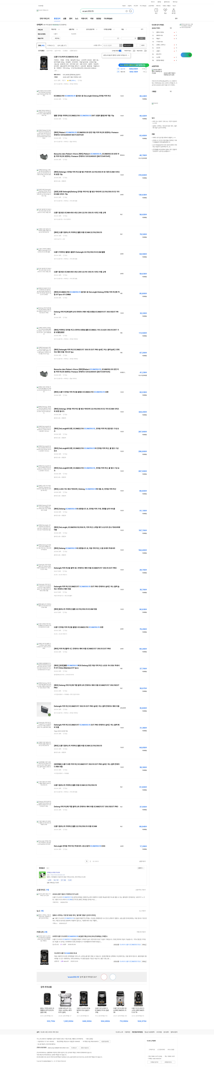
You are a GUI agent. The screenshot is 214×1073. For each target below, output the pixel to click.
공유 (176, 18)
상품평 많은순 (73, 51)
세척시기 (76, 66)
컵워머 (90, 64)
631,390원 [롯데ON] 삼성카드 (72, 75)
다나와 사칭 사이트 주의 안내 (49, 1032)
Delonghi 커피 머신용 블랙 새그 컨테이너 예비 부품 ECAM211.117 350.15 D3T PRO (85, 568)
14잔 (76, 64)
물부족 (65, 66)
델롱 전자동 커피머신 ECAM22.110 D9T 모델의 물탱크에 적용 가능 (84, 116)
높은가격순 (58, 51)
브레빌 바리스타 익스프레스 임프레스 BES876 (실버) (65, 1010)
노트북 (49, 880)
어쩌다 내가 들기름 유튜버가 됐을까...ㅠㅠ (164, 137)
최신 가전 (56, 880)
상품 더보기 (142, 861)
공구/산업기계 (90, 29)
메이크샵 (175, 2)
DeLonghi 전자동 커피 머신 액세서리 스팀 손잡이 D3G (79, 846)
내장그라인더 (83, 64)
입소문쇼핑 (55, 944)
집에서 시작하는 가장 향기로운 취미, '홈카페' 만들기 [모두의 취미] (74, 915)
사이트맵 (159, 1032)
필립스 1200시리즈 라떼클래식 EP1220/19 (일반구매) (47, 1010)
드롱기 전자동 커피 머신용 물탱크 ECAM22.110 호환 (78, 627)
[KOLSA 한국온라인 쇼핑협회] (41, 1066)
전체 (41, 45)
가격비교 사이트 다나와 (53, 872)
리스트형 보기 (135, 45)
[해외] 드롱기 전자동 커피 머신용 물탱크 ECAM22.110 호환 (81, 392)
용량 (94, 60)
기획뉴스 (54, 923)
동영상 (98, 19)
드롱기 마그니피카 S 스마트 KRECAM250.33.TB (138, 1010)
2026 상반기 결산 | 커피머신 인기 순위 (65, 894)
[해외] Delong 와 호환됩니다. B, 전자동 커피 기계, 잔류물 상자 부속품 (84, 509)
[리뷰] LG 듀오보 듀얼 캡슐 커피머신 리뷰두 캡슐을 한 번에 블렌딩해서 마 (165, 141)
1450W (89, 60)
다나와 (69, 880)
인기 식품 (63, 880)
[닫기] (129, 55)
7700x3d (159, 41)
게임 (122, 29)
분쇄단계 (62, 64)
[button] (156, 11)
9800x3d (159, 35)
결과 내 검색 (127, 45)
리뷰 (92, 19)
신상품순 (65, 51)
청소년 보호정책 (149, 1032)
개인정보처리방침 (137, 1032)
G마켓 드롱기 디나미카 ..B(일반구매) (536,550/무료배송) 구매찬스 (80, 936)
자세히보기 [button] (74, 1048)
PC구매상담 (143, 6)
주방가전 (53, 29)
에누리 (152, 2)
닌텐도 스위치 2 (160, 45)
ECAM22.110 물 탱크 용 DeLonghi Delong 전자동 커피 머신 (82, 96)
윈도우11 (158, 54)
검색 (141, 38)
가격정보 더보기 (139, 69)
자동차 (124, 6)
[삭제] (127, 11)
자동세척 (95, 64)
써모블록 (68, 62)
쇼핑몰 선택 (97, 45)
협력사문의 (174, 1032)
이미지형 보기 (138, 45)
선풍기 (158, 51)
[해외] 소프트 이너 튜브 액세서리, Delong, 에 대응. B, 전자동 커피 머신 (85, 489)
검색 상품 (62, 45)
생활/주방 (71, 29)
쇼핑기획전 (151, 6)
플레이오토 (167, 2)
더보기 (174, 6)
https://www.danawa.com (58, 875)
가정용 (62, 60)
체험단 (168, 6)
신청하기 (140, 868)
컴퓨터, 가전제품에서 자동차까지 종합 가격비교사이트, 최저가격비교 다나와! (66, 877)
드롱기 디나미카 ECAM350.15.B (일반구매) (83, 1010)
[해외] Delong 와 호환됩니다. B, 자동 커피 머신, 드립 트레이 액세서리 (84, 548)
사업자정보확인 (105, 1041)
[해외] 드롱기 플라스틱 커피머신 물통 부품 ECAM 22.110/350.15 (78, 232)
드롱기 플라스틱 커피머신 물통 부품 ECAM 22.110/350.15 (75, 785)
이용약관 (127, 1032)
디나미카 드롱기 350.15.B (130, 945)
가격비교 (51, 45)
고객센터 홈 (152, 1049)
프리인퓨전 (75, 62)
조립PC (130, 6)
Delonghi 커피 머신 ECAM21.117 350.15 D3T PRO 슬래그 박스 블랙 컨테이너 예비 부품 (86, 706)
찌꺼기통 (72, 64)
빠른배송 (57, 38)
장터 (70, 19)
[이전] (174, 28)
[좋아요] (113, 977)
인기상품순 (41, 51)
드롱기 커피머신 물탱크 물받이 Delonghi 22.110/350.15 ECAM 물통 (79, 252)
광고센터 (166, 1032)
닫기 (56, 70)
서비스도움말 (170, 1049)
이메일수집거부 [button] (154, 1062)
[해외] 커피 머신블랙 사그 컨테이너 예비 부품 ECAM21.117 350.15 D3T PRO (82, 649)
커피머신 (56, 60)
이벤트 (164, 6)
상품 (64, 19)
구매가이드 (55, 902)
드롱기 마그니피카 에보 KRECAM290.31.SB (120, 1010)
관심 (81, 80)
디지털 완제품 (107, 29)
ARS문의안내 (168, 1062)
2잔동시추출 (92, 62)
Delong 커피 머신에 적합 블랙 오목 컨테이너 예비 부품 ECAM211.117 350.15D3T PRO (86, 807)
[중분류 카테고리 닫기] (57, 29)
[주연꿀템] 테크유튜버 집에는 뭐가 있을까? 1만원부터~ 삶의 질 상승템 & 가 (165, 150)
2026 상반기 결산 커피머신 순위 (72, 77)
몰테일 (159, 2)
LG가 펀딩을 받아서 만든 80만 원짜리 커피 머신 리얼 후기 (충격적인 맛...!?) (165, 146)
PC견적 (136, 6)
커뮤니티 (158, 6)
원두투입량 (57, 62)
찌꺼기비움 (71, 66)
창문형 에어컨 (160, 60)
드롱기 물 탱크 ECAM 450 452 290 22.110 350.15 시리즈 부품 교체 (80, 213)
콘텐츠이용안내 (85, 1048)
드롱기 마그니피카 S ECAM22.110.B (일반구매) (102, 1010)
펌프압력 (73, 60)
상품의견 (56, 961)
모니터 (158, 48)
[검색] (131, 11)
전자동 (67, 60)
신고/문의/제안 (161, 1049)
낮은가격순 (49, 51)
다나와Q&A (108, 19)
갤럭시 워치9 (160, 32)
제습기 (158, 38)
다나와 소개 (119, 1032)
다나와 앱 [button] (40, 6)
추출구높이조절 (83, 62)
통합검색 (57, 19)
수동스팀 (56, 64)
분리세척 (56, 66)
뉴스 (76, 19)
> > (66, 84)
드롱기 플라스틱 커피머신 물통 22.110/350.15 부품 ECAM (75, 826)
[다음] (176, 28)
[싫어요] (104, 977)
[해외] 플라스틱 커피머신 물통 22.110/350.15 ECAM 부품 (75, 609)
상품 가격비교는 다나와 (53, 882)
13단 (67, 64)
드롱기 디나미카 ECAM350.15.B (66, 57)
